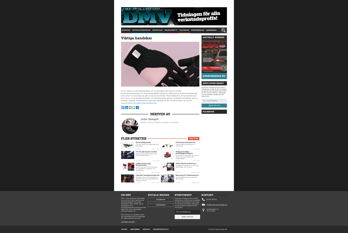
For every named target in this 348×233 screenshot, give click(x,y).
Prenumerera (197, 30)
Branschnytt (171, 30)
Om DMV (124, 229)
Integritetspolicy (161, 229)
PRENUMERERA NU (214, 76)
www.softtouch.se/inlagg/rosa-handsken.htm (139, 103)
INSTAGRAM (160, 205)
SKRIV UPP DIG (214, 105)
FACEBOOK (160, 199)
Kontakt (146, 229)
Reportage (158, 30)
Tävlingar (184, 30)
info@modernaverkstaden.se (216, 205)
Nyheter (126, 30)
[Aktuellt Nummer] (214, 56)
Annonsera (211, 30)
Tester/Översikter (141, 30)
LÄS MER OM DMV (128, 222)
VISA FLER (193, 138)
